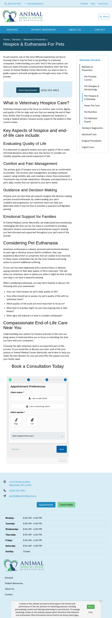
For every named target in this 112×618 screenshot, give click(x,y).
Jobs (93, 3)
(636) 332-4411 (50, 90)
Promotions (103, 3)
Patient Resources (43, 29)
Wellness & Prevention (34, 39)
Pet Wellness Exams (90, 120)
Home (6, 39)
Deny (91, 612)
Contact (100, 29)
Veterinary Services (89, 60)
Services (12, 29)
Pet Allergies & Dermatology (91, 88)
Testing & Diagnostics (92, 128)
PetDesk (84, 3)
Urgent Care (88, 147)
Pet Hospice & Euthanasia (91, 97)
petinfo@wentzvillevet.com (22, 496)
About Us (75, 29)
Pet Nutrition (90, 112)
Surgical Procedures (91, 140)
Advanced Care (89, 134)
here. (77, 615)
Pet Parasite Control (90, 78)
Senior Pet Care (92, 105)
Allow (90, 606)
